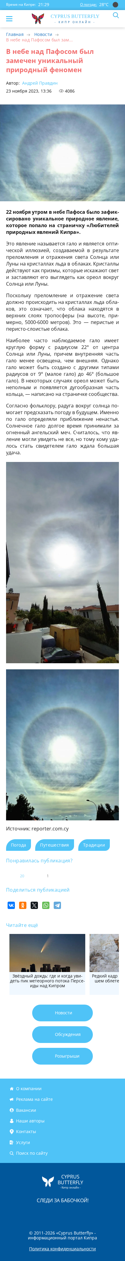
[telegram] (70, 1213)
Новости (43, 34)
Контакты (26, 1131)
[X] (34, 905)
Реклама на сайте (34, 1099)
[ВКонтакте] (11, 905)
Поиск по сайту (32, 1153)
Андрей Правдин (39, 83)
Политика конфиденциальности (62, 1248)
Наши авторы (30, 1121)
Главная (15, 34)
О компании (29, 1088)
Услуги (23, 1142)
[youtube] (97, 1213)
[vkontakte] (84, 1213)
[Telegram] (57, 905)
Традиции (94, 845)
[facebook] (28, 1213)
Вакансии (26, 1110)
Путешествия (54, 845)
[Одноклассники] (23, 905)
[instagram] (42, 1213)
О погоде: (88, 4)
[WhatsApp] (46, 905)
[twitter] (56, 1213)
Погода (18, 845)
